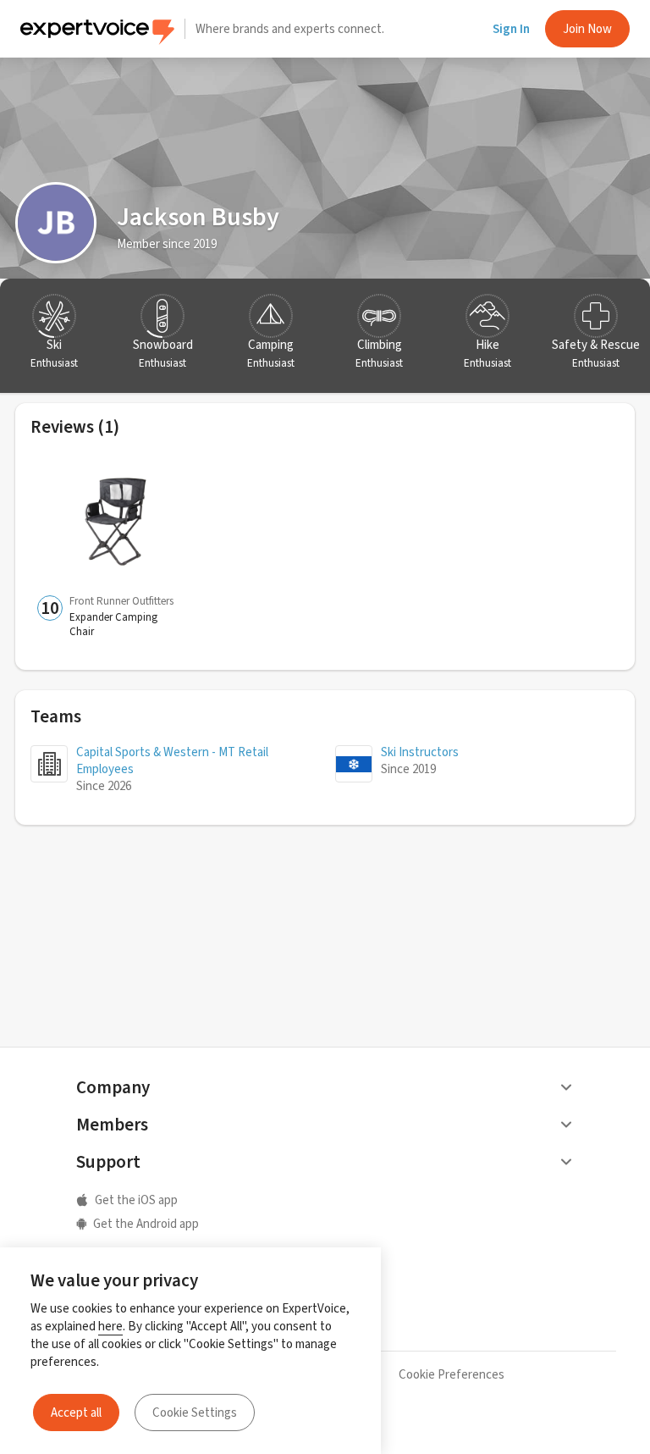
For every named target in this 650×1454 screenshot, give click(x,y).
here (110, 1326)
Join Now (587, 28)
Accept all (76, 1412)
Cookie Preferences (451, 1374)
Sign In (511, 28)
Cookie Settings (194, 1412)
